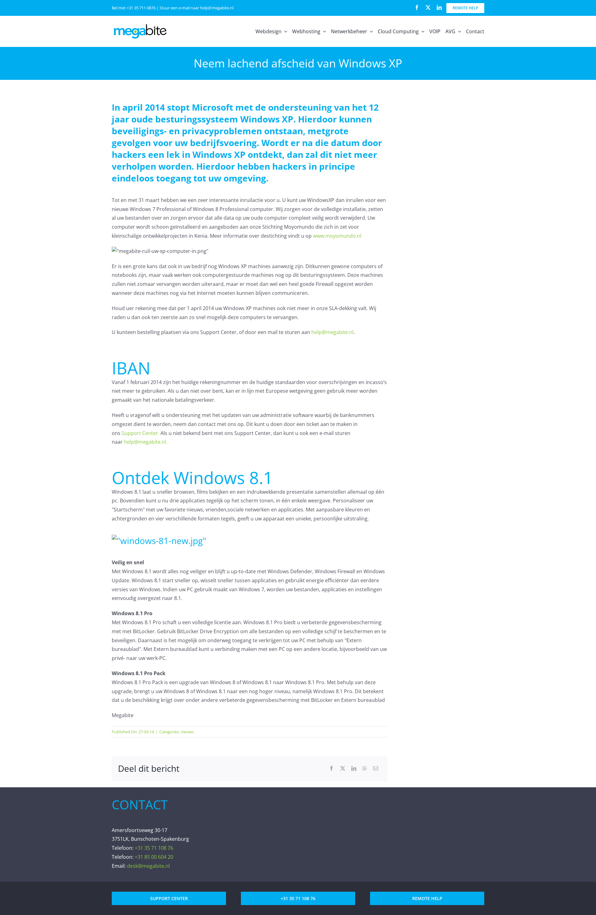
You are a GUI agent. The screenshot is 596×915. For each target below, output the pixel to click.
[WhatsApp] (364, 768)
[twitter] (428, 7)
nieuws (187, 731)
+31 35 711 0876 (141, 8)
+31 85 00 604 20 (154, 856)
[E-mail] (375, 768)
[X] (342, 768)
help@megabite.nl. (145, 441)
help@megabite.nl (216, 8)
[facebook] (416, 7)
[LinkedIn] (353, 768)
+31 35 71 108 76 (154, 847)
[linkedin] (439, 7)
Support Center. (140, 433)
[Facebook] (331, 768)
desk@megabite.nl (148, 865)
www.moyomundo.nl (337, 235)
